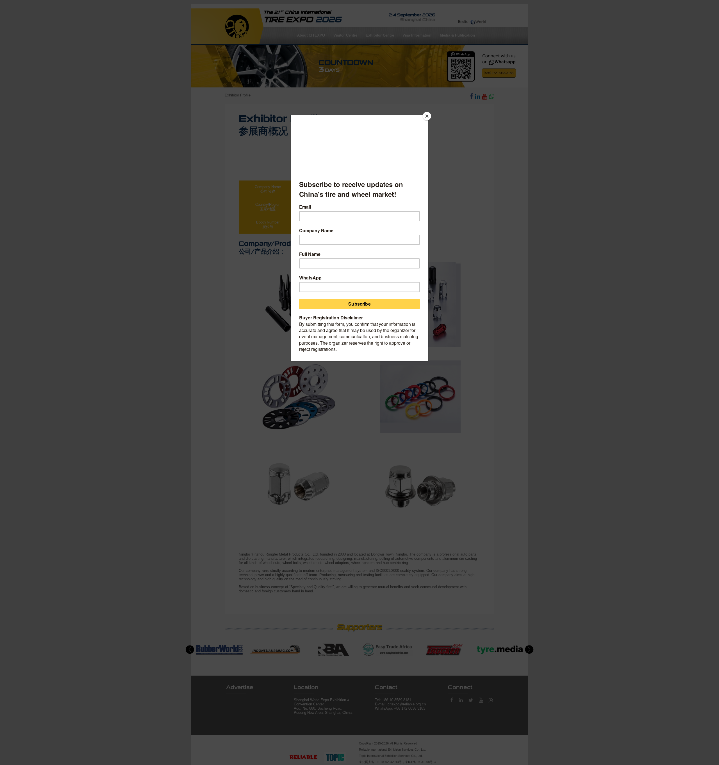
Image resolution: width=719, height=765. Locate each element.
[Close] (427, 116)
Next (529, 649)
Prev (189, 649)
